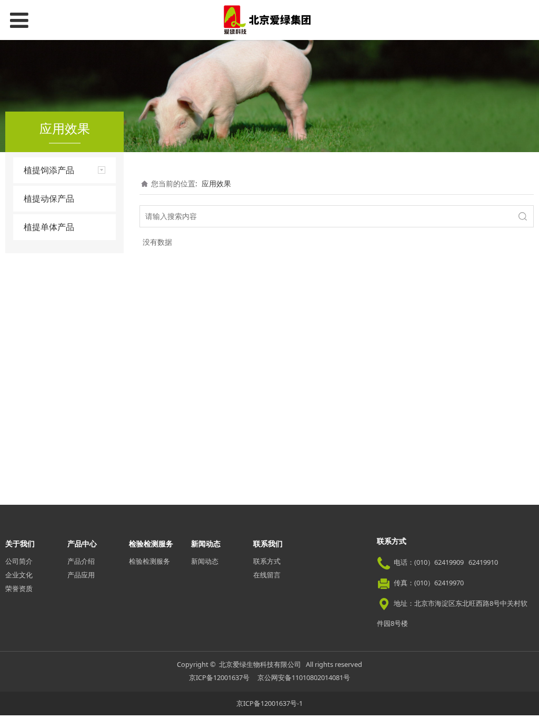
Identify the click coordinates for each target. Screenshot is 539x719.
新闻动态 (204, 561)
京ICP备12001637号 (219, 677)
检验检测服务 (149, 561)
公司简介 (19, 561)
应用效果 (216, 183)
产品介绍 (81, 561)
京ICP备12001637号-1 (269, 703)
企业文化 (19, 575)
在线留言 (267, 575)
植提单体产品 (49, 227)
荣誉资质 (19, 588)
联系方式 (267, 561)
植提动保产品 (49, 198)
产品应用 (81, 575)
